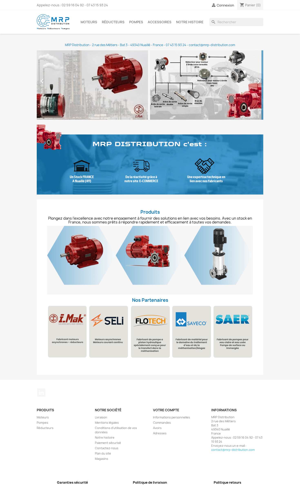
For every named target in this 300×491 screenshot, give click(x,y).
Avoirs (157, 428)
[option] (150, 85)
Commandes (162, 423)
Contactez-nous (106, 448)
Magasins (101, 459)
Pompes (136, 22)
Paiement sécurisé (108, 443)
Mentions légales (107, 423)
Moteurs (89, 22)
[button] (54, 79)
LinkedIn (41, 392)
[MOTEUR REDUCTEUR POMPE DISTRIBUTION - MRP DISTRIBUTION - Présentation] (150, 160)
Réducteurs (113, 22)
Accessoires (159, 22)
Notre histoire (189, 22)
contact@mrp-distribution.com (233, 450)
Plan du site (103, 453)
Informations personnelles (171, 417)
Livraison (101, 417)
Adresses (160, 433)
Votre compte (166, 410)
